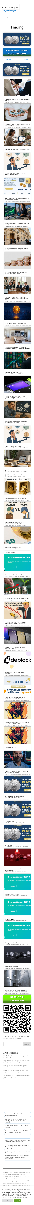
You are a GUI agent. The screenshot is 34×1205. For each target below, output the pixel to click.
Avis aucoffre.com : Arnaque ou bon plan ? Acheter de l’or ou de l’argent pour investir (16, 991)
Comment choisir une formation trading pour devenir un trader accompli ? (17, 772)
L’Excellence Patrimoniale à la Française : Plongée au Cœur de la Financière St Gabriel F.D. (16, 299)
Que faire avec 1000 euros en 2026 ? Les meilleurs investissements (15, 174)
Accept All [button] (17, 1201)
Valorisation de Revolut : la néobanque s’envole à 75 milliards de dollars (15, 396)
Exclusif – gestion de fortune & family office (16, 248)
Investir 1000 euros (10, 919)
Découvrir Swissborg (17, 999)
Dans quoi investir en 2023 (12, 894)
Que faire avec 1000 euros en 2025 (14, 475)
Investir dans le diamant (11, 966)
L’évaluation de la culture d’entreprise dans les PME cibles (17, 100)
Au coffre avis (8, 845)
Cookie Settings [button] (7, 1201)
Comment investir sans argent (13, 446)
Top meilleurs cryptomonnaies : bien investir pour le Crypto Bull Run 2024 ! (17, 723)
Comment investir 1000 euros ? (13, 575)
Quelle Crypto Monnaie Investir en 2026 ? (16, 323)
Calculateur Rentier (10, 552)
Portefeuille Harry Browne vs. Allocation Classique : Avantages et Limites (15, 523)
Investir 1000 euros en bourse (13, 547)
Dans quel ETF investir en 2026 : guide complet (17, 149)
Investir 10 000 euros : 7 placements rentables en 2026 (17, 224)
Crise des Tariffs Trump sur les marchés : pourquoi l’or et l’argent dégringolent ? (15, 623)
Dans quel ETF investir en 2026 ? (13, 372)
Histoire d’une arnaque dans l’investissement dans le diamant (17, 869)
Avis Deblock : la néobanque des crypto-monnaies (15, 673)
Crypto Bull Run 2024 (10, 747)
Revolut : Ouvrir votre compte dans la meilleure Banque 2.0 (15, 648)
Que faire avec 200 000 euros (12, 470)
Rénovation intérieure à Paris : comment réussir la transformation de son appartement (17, 348)
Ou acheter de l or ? (10, 821)
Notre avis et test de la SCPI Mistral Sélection (17, 598)
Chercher (27, 1044)
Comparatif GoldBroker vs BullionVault (15, 498)
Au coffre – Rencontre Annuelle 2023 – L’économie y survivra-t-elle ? (15, 797)
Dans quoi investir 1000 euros (13, 943)
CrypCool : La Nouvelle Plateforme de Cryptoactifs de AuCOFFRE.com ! (15, 698)
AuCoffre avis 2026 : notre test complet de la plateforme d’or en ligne (17, 199)
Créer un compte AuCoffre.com (17, 52)
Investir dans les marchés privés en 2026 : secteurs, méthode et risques (16, 272)
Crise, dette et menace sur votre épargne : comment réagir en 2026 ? (16, 421)
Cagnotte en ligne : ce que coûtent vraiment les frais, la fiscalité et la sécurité (17, 125)
